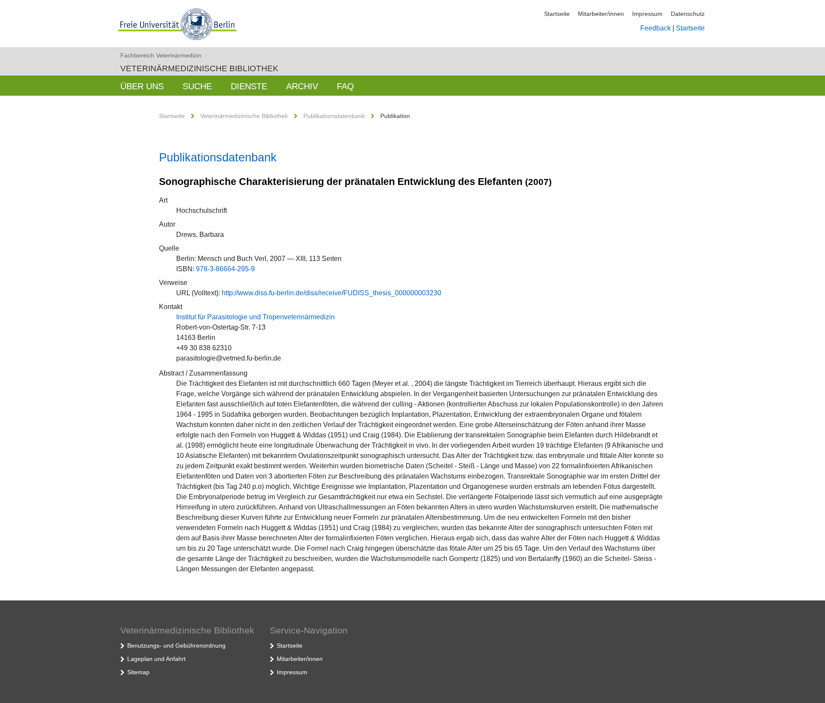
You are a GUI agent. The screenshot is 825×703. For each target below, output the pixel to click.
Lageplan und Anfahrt (156, 658)
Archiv (302, 86)
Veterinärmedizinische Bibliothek (199, 68)
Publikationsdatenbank (334, 115)
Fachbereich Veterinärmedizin (163, 55)
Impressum (647, 13)
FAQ (345, 86)
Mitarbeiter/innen (601, 13)
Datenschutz (688, 13)
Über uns (142, 86)
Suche (197, 86)
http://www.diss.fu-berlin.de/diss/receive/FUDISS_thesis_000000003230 (331, 293)
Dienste (249, 86)
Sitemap (138, 672)
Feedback (655, 28)
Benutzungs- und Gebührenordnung (176, 645)
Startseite (557, 13)
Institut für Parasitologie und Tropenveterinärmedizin (255, 317)
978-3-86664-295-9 (225, 269)
